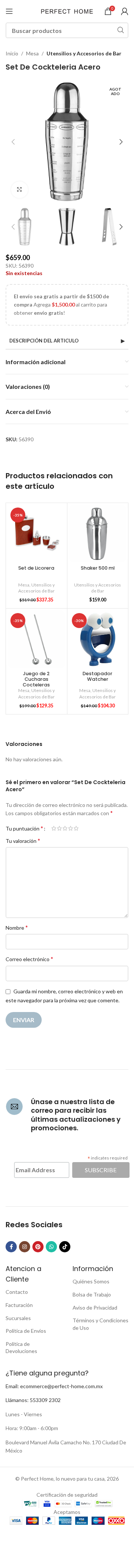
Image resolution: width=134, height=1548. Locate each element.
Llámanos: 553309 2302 (33, 1400)
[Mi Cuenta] (124, 11)
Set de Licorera (36, 568)
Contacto (17, 1292)
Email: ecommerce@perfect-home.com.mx (54, 1386)
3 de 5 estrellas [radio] (65, 828)
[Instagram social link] (24, 1246)
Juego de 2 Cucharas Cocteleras (36, 679)
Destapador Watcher (97, 676)
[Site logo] (67, 10)
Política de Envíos (26, 1331)
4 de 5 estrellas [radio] (70, 828)
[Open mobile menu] (9, 11)
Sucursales (18, 1318)
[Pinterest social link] (38, 1246)
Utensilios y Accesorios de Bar (84, 53)
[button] (13, 141)
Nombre (17, 927)
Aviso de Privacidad (95, 1307)
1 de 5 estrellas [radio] (54, 828)
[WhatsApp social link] (51, 1246)
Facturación (19, 1305)
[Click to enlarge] (19, 190)
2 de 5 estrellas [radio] (59, 828)
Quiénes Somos (91, 1281)
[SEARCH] (120, 30)
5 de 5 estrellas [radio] (76, 828)
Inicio (12, 53)
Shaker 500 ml (98, 568)
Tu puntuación (24, 828)
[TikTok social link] (64, 1246)
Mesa (32, 53)
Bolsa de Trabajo (92, 1294)
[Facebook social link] (11, 1246)
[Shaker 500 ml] (98, 534)
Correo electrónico (29, 958)
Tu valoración (23, 840)
